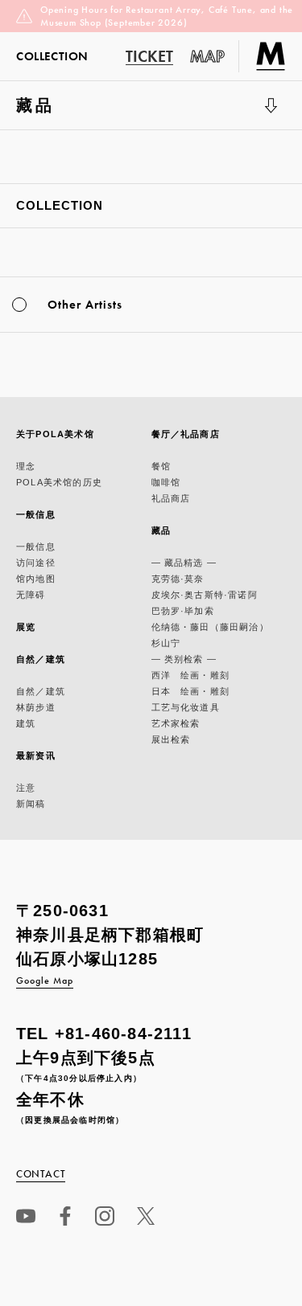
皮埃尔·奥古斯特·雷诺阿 (204, 595)
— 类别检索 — (184, 659)
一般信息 (36, 514)
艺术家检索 (176, 723)
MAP (207, 56)
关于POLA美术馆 (55, 434)
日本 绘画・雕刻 (190, 691)
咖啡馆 (166, 482)
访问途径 (36, 562)
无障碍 (31, 595)
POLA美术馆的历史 (59, 482)
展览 (25, 627)
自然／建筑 (40, 659)
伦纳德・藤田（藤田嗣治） (210, 627)
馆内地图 (36, 578)
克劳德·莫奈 (178, 578)
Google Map (44, 980)
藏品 (54, 112)
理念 (25, 466)
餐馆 (161, 466)
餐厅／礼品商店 (185, 434)
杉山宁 (166, 643)
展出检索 (171, 739)
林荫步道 (36, 707)
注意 (25, 787)
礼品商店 (171, 498)
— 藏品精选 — (184, 562)
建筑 (25, 723)
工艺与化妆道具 (185, 707)
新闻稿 (31, 804)
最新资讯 (36, 755)
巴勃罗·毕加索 (182, 611)
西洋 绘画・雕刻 (190, 675)
